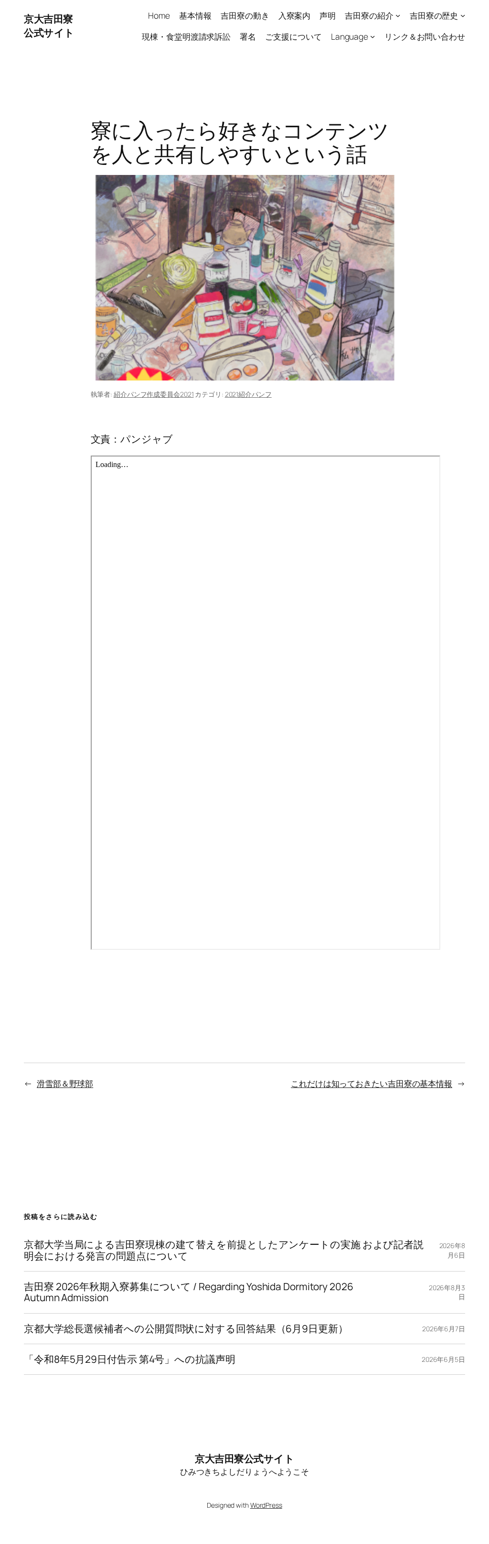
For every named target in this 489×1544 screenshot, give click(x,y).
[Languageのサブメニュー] (372, 35)
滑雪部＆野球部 (65, 1083)
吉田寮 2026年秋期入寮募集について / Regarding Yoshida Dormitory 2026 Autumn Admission (188, 1292)
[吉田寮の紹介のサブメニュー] (397, 15)
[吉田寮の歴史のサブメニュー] (462, 15)
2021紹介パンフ (248, 394)
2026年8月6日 (452, 1250)
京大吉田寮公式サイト (49, 25)
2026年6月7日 (443, 1328)
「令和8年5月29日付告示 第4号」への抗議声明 (129, 1359)
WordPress (266, 1505)
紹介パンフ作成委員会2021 (154, 394)
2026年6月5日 (443, 1359)
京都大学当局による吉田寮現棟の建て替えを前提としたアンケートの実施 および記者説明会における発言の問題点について (224, 1250)
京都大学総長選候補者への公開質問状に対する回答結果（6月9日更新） (186, 1328)
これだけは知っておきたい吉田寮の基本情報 (371, 1083)
